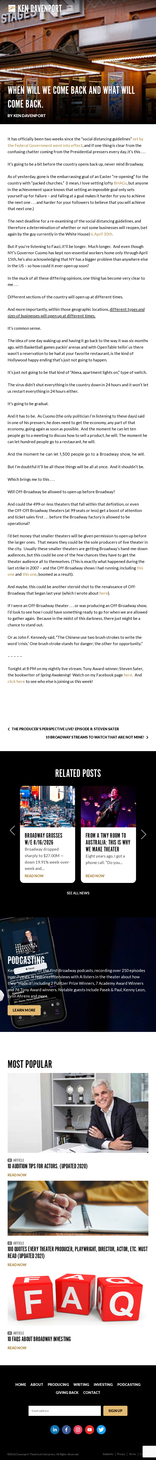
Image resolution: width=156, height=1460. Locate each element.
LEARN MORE (24, 1010)
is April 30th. (102, 234)
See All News (78, 893)
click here (16, 681)
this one (29, 574)
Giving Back (67, 1392)
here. (128, 674)
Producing (58, 1384)
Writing (81, 1384)
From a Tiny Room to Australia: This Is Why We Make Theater (47, 842)
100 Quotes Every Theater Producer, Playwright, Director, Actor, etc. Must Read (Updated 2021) (78, 1252)
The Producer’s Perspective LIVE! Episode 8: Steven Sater (65, 729)
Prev (12, 832)
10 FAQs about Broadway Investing (39, 1339)
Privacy (121, 1454)
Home (20, 1384)
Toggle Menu (69, 8)
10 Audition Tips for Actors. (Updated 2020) (48, 1166)
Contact (91, 1392)
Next (143, 832)
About (36, 1384)
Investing (103, 1384)
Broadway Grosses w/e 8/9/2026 (104, 839)
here (103, 593)
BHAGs (120, 183)
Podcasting (129, 1384)
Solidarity (108, 1454)
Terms (132, 1454)
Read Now (34, 876)
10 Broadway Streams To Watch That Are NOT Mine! (95, 737)
